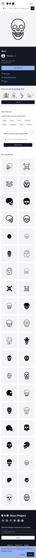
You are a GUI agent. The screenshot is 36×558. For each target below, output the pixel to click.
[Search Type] (5, 8)
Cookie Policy (20, 549)
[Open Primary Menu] (3, 4)
